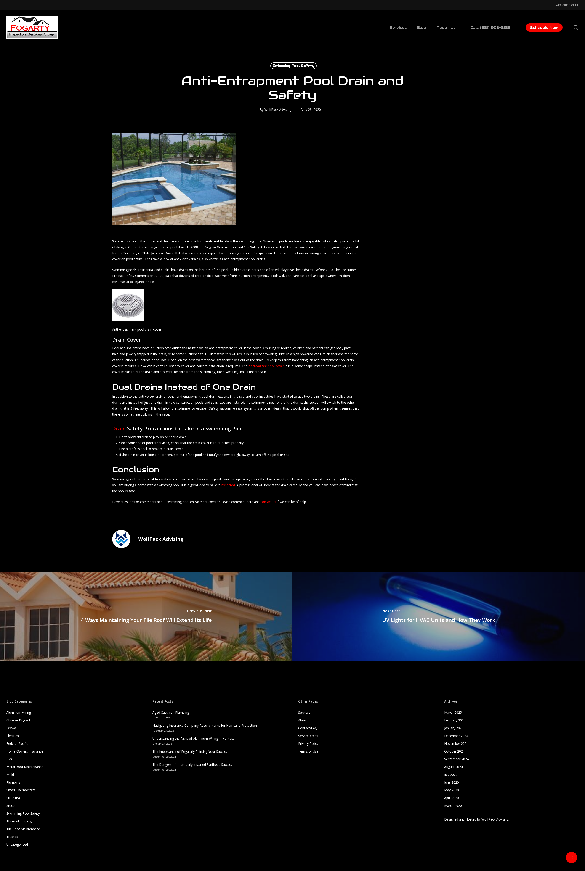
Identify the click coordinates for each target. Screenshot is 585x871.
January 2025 (453, 728)
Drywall (11, 728)
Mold (10, 774)
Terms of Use (308, 751)
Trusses (12, 836)
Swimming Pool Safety (293, 66)
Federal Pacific (17, 743)
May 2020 (451, 790)
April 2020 (451, 798)
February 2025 (454, 720)
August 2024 (453, 767)
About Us (305, 720)
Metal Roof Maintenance (24, 767)
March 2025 (453, 712)
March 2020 (453, 805)
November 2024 (456, 743)
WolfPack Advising (277, 109)
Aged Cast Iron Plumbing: (171, 712)
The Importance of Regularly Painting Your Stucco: (189, 751)
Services (304, 712)
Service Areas (308, 736)
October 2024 (454, 751)
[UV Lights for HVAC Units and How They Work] (438, 616)
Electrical (12, 736)
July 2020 (450, 774)
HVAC (10, 759)
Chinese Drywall (18, 720)
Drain (119, 428)
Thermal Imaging (19, 821)
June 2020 (451, 782)
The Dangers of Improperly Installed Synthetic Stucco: (192, 764)
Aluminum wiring (18, 712)
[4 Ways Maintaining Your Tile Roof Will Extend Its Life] (146, 616)
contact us (268, 502)
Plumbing (13, 782)
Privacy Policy (308, 743)
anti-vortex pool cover (266, 366)
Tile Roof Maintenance (23, 829)
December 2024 (456, 736)
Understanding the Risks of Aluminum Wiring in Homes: (193, 738)
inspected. (228, 485)
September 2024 (456, 759)
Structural (13, 798)
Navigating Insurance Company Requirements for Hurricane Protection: (205, 725)
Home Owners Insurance (24, 751)
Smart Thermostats (20, 790)
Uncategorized (17, 844)
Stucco (11, 805)
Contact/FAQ (307, 728)
